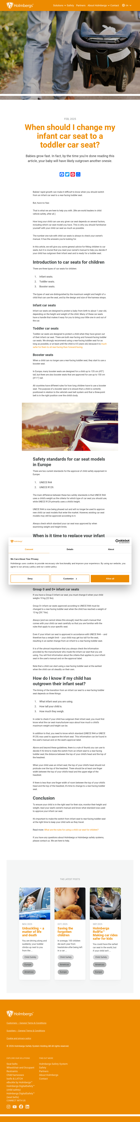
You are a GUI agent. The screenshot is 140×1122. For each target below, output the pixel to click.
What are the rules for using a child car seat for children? (71, 829)
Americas (28, 972)
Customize (68, 578)
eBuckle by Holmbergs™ (19, 1082)
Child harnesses (15, 1075)
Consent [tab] (29, 549)
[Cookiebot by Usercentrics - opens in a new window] (117, 541)
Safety (70, 5)
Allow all (110, 578)
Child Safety (30, 957)
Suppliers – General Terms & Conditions (26, 1030)
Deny (30, 578)
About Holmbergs (97, 5)
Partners (80, 5)
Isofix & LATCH (15, 1078)
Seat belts (12, 1063)
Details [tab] (70, 549)
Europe (27, 964)
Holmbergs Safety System (53, 1063)
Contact (114, 5)
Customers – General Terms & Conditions (26, 1023)
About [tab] (111, 549)
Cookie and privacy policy (19, 1038)
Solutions (58, 5)
